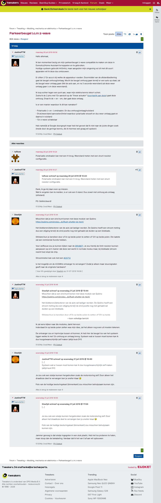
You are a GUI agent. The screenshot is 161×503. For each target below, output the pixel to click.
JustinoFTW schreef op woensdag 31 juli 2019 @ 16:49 (67, 359)
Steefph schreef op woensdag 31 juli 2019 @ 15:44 (65, 291)
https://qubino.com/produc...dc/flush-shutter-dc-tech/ (60, 222)
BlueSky (138, 479)
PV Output (57, 134)
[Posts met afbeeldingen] (129, 34)
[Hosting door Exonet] (139, 467)
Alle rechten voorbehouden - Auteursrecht (21, 484)
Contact (49, 483)
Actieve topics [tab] (157, 21)
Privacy (48, 494)
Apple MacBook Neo (97, 479)
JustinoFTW (19, 52)
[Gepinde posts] (141, 34)
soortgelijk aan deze (97, 95)
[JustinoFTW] (15, 62)
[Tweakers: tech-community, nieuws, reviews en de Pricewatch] (10, 3)
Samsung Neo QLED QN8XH (101, 483)
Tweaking (21, 28)
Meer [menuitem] (108, 3)
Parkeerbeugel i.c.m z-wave (70, 28)
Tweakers (6, 481)
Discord (138, 494)
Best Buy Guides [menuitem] (47, 3)
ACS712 (67, 258)
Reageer (24, 39)
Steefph (18, 214)
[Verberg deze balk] (150, 9)
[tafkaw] (15, 158)
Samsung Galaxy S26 (98, 491)
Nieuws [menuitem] (24, 3)
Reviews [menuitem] (33, 3)
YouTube (138, 483)
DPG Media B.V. (33, 481)
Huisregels (50, 487)
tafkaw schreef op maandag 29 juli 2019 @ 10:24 (64, 176)
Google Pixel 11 (95, 487)
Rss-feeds (139, 491)
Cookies (49, 498)
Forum (12, 28)
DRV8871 (79, 246)
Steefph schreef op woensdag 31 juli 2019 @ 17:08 (65, 404)
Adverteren (50, 479)
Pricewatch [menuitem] (64, 3)
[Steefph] (15, 221)
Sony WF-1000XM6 (97, 498)
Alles (119, 34)
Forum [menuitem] (93, 3)
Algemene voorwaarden (56, 491)
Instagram (139, 487)
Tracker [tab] (157, 12)
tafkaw (17, 151)
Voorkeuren (60, 498)
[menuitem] (147, 3)
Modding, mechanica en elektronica (41, 28)
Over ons (59, 483)
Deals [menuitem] (101, 3)
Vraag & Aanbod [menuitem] (80, 3)
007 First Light (95, 494)
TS (125, 34)
